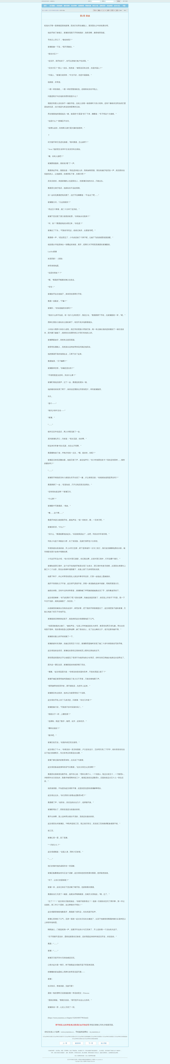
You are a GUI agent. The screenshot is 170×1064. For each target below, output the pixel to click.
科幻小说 (95, 5)
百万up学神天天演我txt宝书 (71, 1036)
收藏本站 (52, 1)
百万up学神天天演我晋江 (108, 1036)
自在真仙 (58, 1050)
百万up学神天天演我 (47, 1036)
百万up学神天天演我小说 (78, 1038)
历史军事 (74, 5)
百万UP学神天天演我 (54, 10)
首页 (45, 5)
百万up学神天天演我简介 (96, 1036)
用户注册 (125, 1)
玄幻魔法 (52, 5)
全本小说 (117, 5)
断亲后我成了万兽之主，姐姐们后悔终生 (97, 1052)
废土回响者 (84, 1052)
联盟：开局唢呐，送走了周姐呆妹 (69, 1050)
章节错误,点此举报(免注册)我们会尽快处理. (72, 1025)
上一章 (65, 1043)
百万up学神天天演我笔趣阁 (84, 1036)
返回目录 (78, 1043)
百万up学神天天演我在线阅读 (91, 1038)
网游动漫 (88, 5)
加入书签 (104, 1043)
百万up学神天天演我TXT (58, 1036)
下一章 (91, 1043)
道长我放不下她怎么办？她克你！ (113, 1050)
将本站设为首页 (45, 1)
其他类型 (110, 5)
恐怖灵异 (102, 5)
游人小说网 (44, 10)
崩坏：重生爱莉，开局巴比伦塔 (73, 1052)
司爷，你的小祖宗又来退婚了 (58, 1052)
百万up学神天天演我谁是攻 (120, 1036)
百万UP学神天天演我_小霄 (73, 1059)
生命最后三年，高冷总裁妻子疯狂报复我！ (88, 1050)
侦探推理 (81, 5)
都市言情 (67, 5)
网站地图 (93, 1055)
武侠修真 (59, 5)
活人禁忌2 (101, 1050)
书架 (124, 5)
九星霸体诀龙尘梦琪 (113, 1052)
